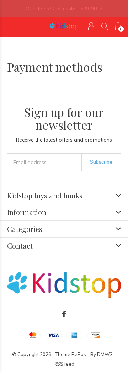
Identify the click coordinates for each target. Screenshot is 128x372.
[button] (13, 26)
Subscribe (101, 162)
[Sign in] (91, 26)
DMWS (105, 354)
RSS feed (64, 364)
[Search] (104, 26)
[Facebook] (64, 314)
